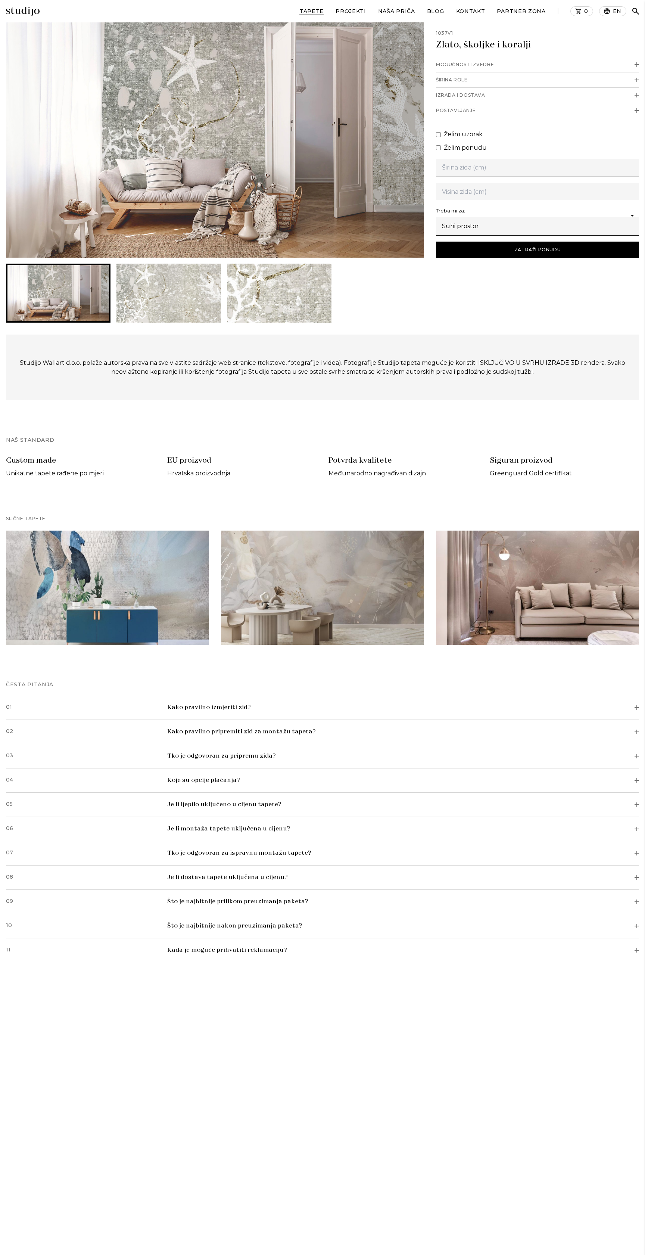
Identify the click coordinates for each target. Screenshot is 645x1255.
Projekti (351, 11)
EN (617, 11)
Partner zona (521, 11)
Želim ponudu (465, 147)
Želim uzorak (463, 134)
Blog (435, 11)
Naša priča (396, 11)
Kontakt (470, 11)
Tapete (311, 11)
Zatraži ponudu (537, 249)
